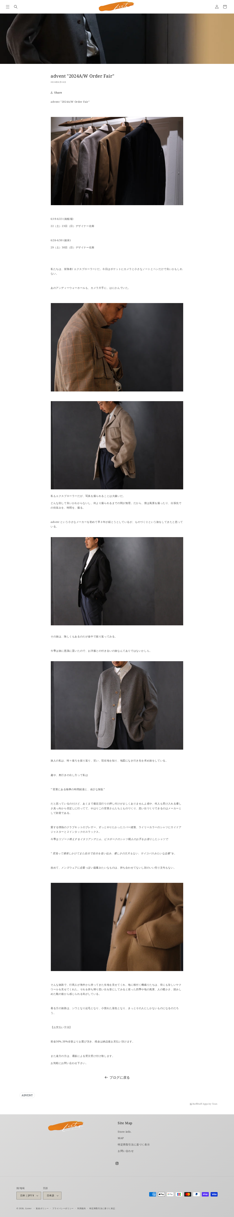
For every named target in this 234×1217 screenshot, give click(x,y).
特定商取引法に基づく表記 (102, 1208)
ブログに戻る (120, 1077)
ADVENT (27, 1095)
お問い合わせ (126, 1150)
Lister (28, 1208)
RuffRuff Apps (200, 1104)
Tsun (215, 1104)
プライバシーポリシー (63, 1208)
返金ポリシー (42, 1208)
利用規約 (81, 1208)
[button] (8, 7)
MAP (121, 1138)
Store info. (125, 1131)
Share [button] (58, 92)
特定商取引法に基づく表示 (134, 1144)
